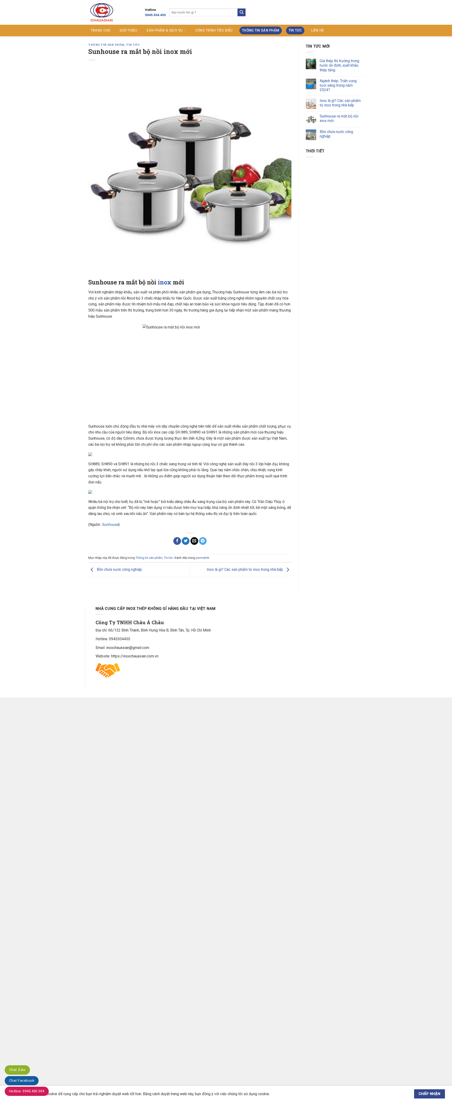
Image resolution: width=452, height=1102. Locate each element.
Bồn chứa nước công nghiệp (119, 569)
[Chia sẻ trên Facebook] (177, 541)
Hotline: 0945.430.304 (26, 1091)
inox (164, 282)
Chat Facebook (21, 1080)
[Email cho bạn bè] (194, 541)
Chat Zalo (17, 1070)
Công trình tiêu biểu (214, 30)
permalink (202, 557)
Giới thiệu (128, 30)
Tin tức (295, 30)
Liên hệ (317, 30)
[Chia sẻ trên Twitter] (186, 541)
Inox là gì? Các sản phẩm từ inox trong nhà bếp (245, 569)
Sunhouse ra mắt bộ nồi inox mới (339, 118)
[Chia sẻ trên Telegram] (203, 541)
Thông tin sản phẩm (260, 30)
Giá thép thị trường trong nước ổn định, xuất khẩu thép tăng (339, 65)
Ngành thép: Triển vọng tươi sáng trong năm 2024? (338, 85)
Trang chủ (100, 30)
